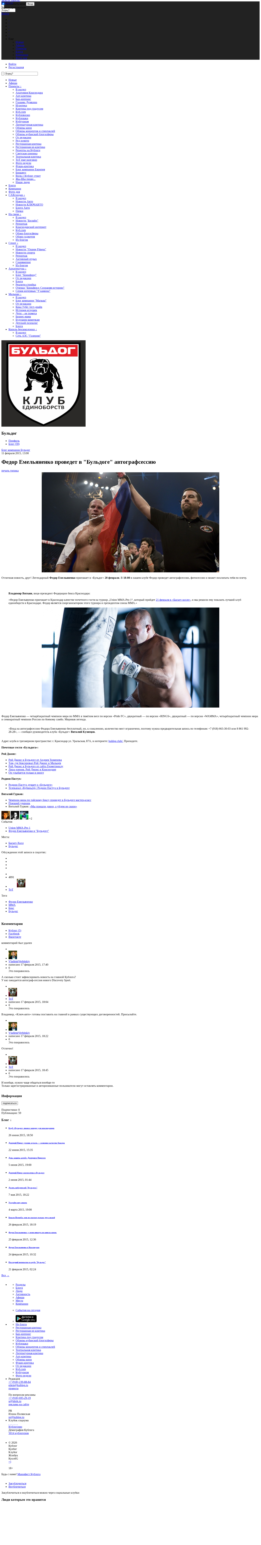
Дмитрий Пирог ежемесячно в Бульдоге (26, 1173)
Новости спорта (25, 252)
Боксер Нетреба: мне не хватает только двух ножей (32, 1217)
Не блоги (21, 1324)
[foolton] (24, 818)
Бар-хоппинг (23, 99)
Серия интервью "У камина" (33, 290)
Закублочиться (17, 1483)
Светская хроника (26, 153)
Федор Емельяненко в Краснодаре (24, 1247)
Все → (5, 1275)
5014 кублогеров (19, 1433)
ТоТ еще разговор (26, 159)
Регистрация (16, 67)
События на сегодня (28, 1310)
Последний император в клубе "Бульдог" (27, 1262)
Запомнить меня (15, 3)
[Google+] (14, 1423)
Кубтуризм (22, 121)
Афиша (13, 83)
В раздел (21, 89)
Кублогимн (15, 1426)
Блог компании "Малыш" (31, 300)
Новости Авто (24, 201)
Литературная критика (29, 124)
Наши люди (23, 182)
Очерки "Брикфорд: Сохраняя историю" (40, 287)
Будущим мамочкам (28, 319)
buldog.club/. (115, 741)
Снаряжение (23, 262)
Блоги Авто (23, 207)
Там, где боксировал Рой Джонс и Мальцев (35, 763)
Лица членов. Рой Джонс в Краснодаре (32, 769)
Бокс (11, 908)
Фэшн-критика (25, 166)
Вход (30, 4)
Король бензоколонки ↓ (23, 329)
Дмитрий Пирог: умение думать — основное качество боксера (37, 1143)
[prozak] (15, 818)
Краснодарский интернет (31, 227)
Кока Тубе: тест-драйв (29, 306)
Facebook (14, 933)
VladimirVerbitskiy (19, 961)
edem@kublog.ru (18, 1385)
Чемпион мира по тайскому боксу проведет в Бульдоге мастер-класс (50, 800)
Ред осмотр (22, 140)
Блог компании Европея (30, 169)
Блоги (12, 185)
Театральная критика (28, 156)
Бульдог (13, 846)
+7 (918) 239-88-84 (20, 1381)
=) (10, 1461)
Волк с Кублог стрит (28, 175)
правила (13, 1388)
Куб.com (21, 111)
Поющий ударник (19, 803)
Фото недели (23, 163)
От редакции (23, 137)
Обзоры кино (24, 127)
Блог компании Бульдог (15, 450)
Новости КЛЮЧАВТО (29, 204)
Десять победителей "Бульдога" (23, 1188)
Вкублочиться (17, 1486)
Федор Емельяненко (21, 901)
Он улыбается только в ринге (26, 772)
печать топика (10, 470)
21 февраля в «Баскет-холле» (173, 599)
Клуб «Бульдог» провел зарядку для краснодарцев (31, 1128)
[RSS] (17, 1423)
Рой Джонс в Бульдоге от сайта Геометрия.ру (36, 766)
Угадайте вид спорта (18, 1203)
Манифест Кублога (28, 1474)
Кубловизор (23, 115)
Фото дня (14, 191)
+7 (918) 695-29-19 (20, 1397)
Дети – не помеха (26, 313)
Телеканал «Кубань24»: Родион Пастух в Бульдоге (39, 787)
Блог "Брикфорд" (26, 274)
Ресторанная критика (28, 143)
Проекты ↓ (15, 86)
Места (19, 1300)
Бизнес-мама (23, 316)
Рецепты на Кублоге (28, 150)
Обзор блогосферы (27, 233)
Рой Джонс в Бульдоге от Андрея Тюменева (35, 759)
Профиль (14, 440)
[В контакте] (10, 1423)
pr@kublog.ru (16, 1417)
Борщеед (21, 172)
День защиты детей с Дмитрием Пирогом (27, 1158)
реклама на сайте (19, 1404)
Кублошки (22, 118)
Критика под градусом (29, 108)
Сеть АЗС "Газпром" (28, 335)
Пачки (19, 211)
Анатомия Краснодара (29, 92)
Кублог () (15, 930)
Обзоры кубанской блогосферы (35, 134)
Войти (5, 13)
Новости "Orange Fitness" (31, 249)
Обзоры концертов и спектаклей (35, 131)
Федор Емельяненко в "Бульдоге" (29, 830)
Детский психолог (27, 322)
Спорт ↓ (13, 242)
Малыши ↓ (15, 294)
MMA (12, 904)
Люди (19, 1291)
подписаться (10, 1103)
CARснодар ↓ (17, 195)
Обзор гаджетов (25, 236)
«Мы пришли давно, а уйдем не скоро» (53, 806)
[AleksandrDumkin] (5, 818)
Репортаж (21, 223)
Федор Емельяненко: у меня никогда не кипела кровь (33, 1232)
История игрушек (26, 310)
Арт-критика (23, 95)
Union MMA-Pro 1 (19, 827)
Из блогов (22, 239)
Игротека (21, 105)
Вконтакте (15, 936)
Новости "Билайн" (27, 220)
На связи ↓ (15, 214)
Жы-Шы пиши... (26, 179)
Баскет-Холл (16, 843)
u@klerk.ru (15, 1401)
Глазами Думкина (26, 102)
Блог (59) (14, 443)
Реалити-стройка (26, 284)
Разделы (21, 1284)
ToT (11, 889)
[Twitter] (11, 1423)
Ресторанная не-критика (30, 147)
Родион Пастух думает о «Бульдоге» (31, 784)
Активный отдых (26, 258)
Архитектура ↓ (17, 268)
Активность (23, 1294)
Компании (15, 188)
